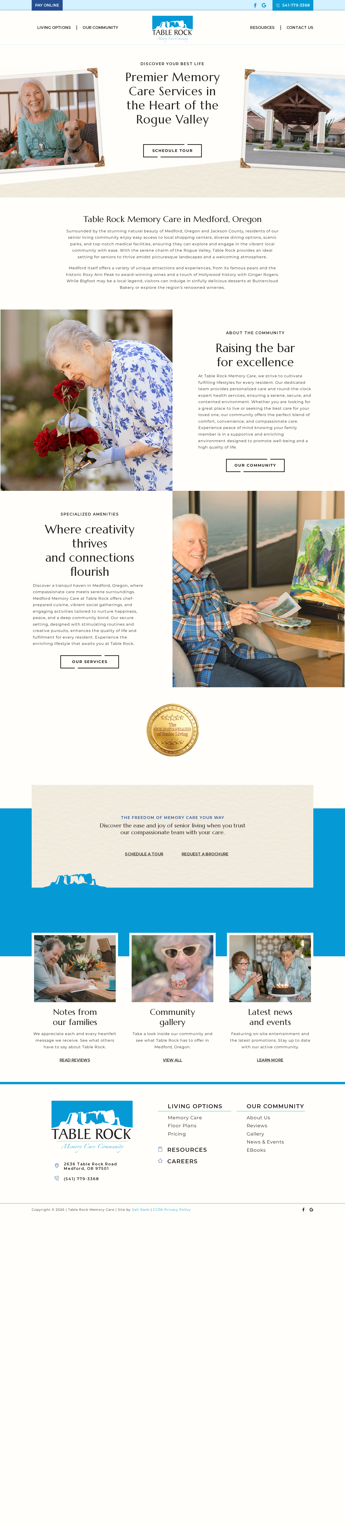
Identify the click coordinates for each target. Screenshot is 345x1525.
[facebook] (255, 5)
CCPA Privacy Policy (172, 1209)
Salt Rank (141, 1209)
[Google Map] (264, 5)
